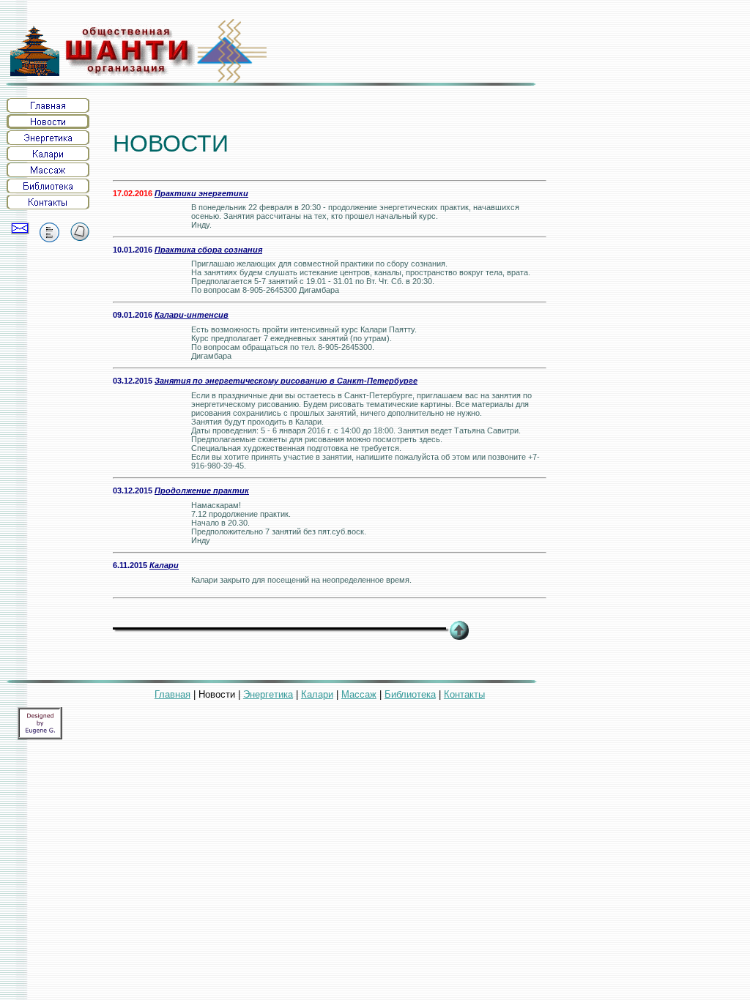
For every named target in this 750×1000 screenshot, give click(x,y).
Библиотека (410, 694)
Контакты (464, 694)
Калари (317, 694)
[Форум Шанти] (49, 238)
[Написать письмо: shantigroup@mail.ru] (20, 229)
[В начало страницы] (459, 636)
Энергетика (268, 694)
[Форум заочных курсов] (80, 230)
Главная (172, 694)
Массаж (358, 694)
